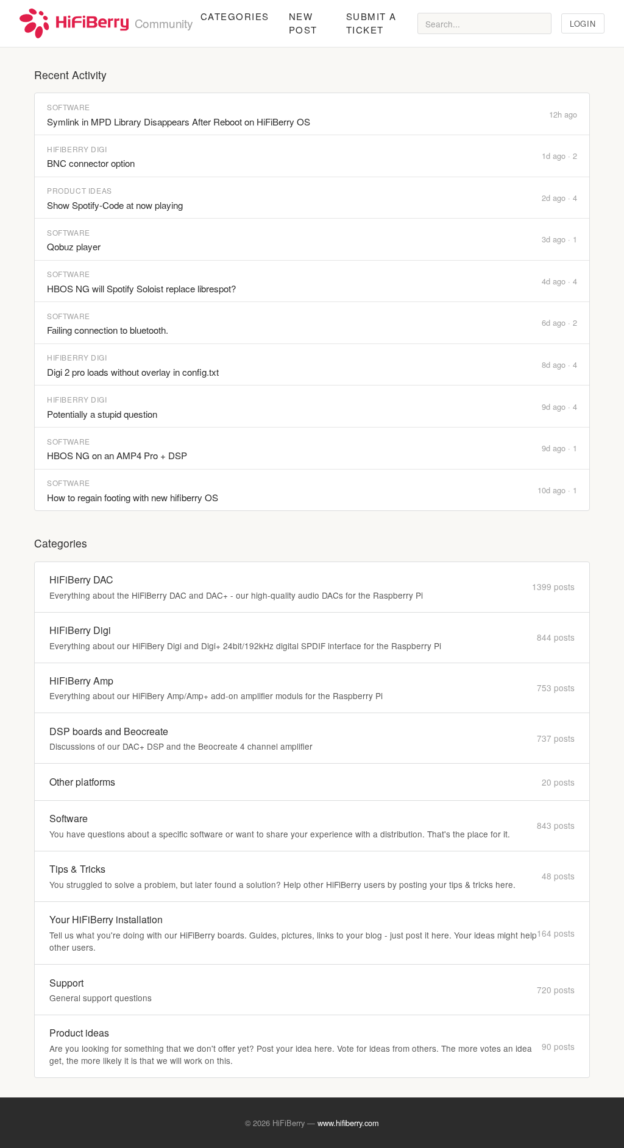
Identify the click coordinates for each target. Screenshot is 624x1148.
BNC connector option (91, 163)
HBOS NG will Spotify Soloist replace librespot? (141, 288)
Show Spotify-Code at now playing (115, 205)
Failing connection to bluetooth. (107, 329)
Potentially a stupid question (102, 413)
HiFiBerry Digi (77, 149)
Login (582, 23)
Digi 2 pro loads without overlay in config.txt (133, 371)
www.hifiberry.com (348, 1123)
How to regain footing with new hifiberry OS (132, 497)
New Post (303, 23)
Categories (234, 16)
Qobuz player (74, 246)
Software (68, 107)
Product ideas (79, 190)
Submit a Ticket (371, 23)
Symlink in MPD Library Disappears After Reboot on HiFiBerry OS (178, 121)
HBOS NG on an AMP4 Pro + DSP (117, 455)
